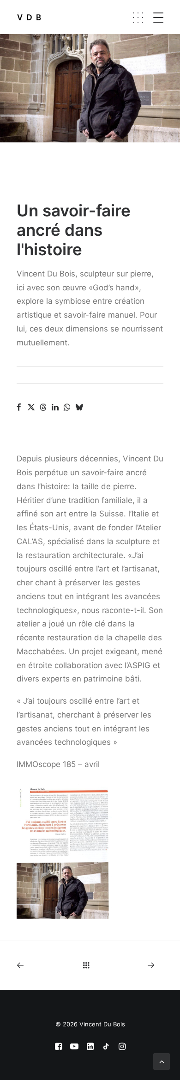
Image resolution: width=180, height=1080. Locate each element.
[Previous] (45, 965)
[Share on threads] (42, 407)
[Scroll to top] (161, 1061)
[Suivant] (135, 965)
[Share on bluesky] (78, 407)
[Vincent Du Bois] (29, 17)
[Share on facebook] (18, 407)
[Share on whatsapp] (66, 407)
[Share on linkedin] (54, 407)
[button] (166, 17)
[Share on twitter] (30, 407)
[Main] (90, 965)
